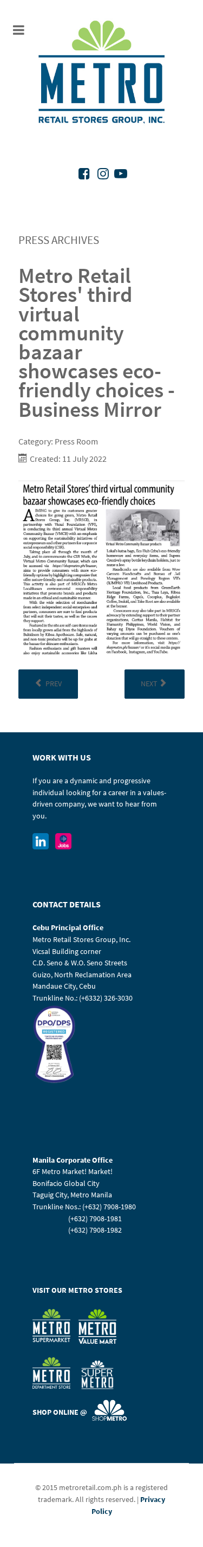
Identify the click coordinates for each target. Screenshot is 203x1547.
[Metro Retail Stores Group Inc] (101, 73)
